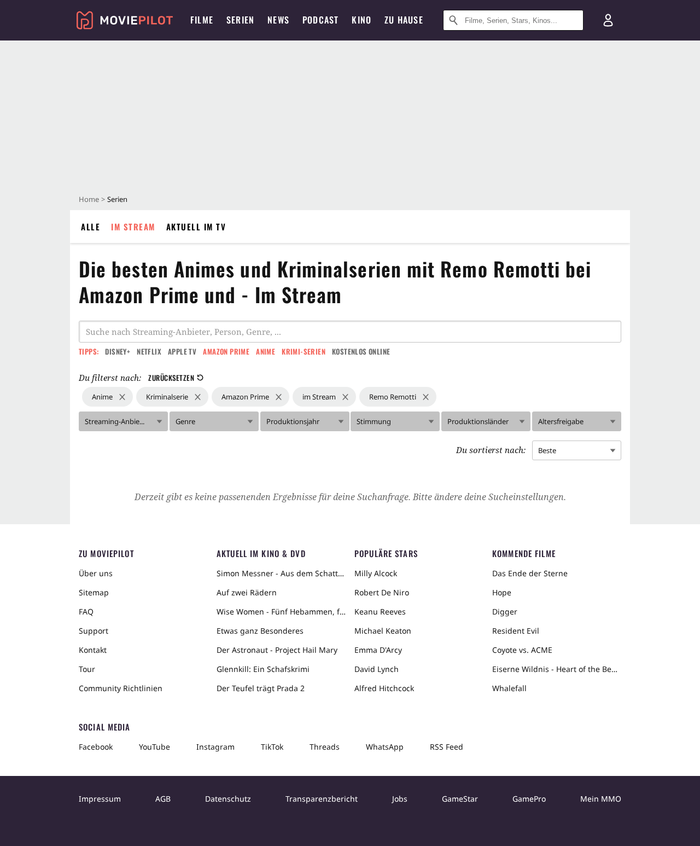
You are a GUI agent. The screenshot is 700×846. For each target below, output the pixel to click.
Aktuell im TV (196, 227)
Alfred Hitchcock (384, 688)
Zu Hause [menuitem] (403, 19)
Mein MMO (600, 798)
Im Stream (133, 227)
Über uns (96, 573)
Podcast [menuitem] (320, 19)
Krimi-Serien (303, 351)
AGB (163, 798)
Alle (90, 227)
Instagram (215, 746)
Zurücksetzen (171, 377)
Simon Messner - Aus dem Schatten (281, 573)
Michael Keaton (382, 630)
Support (93, 630)
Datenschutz (228, 798)
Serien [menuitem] (240, 19)
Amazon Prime (226, 351)
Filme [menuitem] (201, 19)
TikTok (272, 746)
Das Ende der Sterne (530, 573)
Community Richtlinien (120, 688)
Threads (325, 746)
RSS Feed (446, 746)
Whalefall (509, 688)
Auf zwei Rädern (247, 592)
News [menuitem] (278, 19)
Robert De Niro (381, 592)
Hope (501, 592)
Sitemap (94, 592)
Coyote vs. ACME (522, 650)
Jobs (399, 798)
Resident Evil (515, 630)
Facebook (96, 746)
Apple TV (182, 351)
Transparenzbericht (321, 798)
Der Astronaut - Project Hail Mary (277, 650)
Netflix (149, 351)
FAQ (86, 611)
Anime (265, 351)
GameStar (460, 798)
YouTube (154, 746)
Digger (504, 611)
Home (89, 199)
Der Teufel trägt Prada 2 (261, 688)
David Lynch (376, 669)
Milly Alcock (375, 573)
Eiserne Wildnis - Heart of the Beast (556, 669)
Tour (87, 669)
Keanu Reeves (380, 611)
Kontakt (93, 650)
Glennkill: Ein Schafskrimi (263, 669)
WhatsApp (385, 746)
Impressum (100, 798)
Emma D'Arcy (378, 650)
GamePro (529, 798)
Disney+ (117, 351)
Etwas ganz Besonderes (260, 630)
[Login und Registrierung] (608, 20)
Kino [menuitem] (361, 19)
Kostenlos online (361, 351)
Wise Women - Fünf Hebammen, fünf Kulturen (281, 611)
